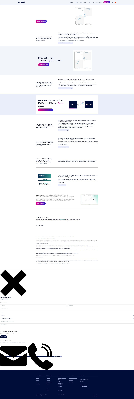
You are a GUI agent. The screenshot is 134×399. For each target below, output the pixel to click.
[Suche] (112, 2)
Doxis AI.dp (59, 381)
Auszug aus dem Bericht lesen (45, 109)
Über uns (48, 378)
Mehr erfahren (62, 184)
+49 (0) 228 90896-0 (4, 299)
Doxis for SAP (60, 386)
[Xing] (96, 394)
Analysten (37, 378)
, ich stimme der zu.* (9, 331)
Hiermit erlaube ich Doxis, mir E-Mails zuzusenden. (10, 333)
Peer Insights (62, 219)
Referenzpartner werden (73, 378)
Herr (2, 302)
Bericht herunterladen (41, 21)
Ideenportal (71, 380)
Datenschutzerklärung (12, 331)
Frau (6, 302)
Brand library (63, 394)
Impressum (37, 394)
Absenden (3, 336)
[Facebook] (93, 394)
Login (59, 394)
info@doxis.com (84, 386)
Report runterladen (40, 203)
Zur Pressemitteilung (63, 130)
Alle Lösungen (60, 390)
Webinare (37, 380)
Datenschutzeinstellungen (39, 395)
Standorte (48, 380)
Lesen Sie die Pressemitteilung (65, 42)
